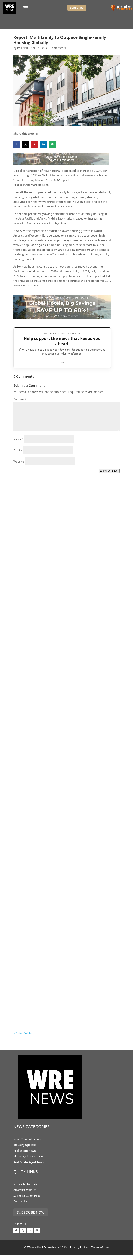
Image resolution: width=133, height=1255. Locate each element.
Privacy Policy (79, 1247)
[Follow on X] (23, 1230)
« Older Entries (23, 1033)
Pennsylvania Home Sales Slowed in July (55, 1018)
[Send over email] (52, 144)
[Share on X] (25, 144)
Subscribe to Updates (27, 1184)
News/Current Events (27, 1139)
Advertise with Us (24, 1190)
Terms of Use (100, 1247)
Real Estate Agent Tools (28, 1162)
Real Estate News (24, 1151)
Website (18, 461)
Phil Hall (22, 48)
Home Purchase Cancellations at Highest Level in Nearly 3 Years (63, 930)
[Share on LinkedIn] (43, 144)
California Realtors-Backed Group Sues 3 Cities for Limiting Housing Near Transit (64, 747)
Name (18, 439)
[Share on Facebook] (16, 144)
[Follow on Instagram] (37, 1230)
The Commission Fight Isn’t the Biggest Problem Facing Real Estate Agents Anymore (62, 655)
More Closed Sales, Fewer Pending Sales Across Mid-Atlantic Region (66, 564)
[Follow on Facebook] (16, 1230)
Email (18, 450)
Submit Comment (109, 470)
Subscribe (76, 7)
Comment (21, 399)
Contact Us (20, 1201)
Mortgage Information (28, 1156)
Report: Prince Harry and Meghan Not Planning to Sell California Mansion (64, 838)
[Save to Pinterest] (34, 144)
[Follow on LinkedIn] (30, 1230)
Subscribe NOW (30, 1212)
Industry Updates (24, 1145)
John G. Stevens (31, 659)
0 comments (58, 48)
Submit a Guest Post (26, 1196)
